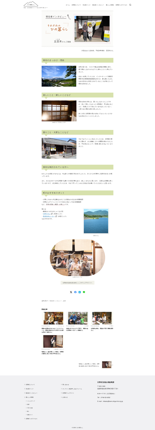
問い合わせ (66, 384)
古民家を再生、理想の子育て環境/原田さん (102, 329)
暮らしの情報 (110, 5)
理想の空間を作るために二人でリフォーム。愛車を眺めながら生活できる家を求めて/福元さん (53, 330)
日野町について (76, 5)
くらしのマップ (31, 401)
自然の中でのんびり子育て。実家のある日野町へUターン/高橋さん (77, 329)
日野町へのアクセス (121, 5)
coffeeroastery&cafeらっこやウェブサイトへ (77, 283)
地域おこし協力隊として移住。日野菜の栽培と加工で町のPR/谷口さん (53, 352)
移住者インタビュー (98, 5)
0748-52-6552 (105, 397)
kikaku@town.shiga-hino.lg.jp (113, 401)
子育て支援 (30, 408)
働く (28, 411)
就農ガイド (30, 414)
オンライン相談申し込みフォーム (72, 389)
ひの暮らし (80, 427)
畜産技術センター (49, 216)
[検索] (130, 5)
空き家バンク (86, 5)
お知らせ (65, 397)
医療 (28, 404)
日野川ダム (46, 214)
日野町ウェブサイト (68, 393)
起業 (64, 301)
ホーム (68, 5)
